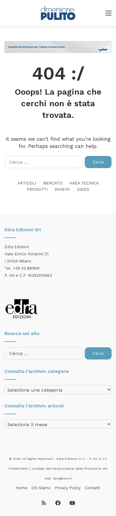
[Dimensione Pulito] (58, 13)
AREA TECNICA (84, 183)
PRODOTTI (37, 189)
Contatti (92, 488)
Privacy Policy (68, 488)
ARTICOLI (27, 183)
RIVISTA (62, 189)
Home (21, 488)
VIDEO (83, 189)
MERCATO (52, 183)
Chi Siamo (41, 488)
